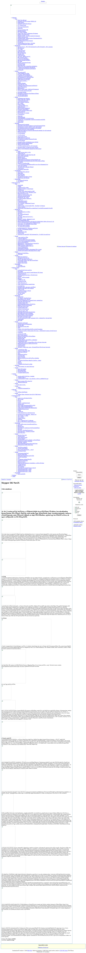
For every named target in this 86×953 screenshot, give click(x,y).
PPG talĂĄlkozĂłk (22, 52)
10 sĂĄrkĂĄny (21, 285)
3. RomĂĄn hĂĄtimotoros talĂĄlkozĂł (26, 67)
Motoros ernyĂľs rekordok (23, 124)
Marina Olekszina (21, 111)
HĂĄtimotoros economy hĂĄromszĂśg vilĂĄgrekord (29, 128)
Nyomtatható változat (78, 522)
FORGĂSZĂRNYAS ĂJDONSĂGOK (26, 412)
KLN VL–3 (20, 199)
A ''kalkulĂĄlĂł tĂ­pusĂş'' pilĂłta (25, 364)
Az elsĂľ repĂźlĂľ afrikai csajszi (25, 110)
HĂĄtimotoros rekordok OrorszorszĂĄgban (27, 139)
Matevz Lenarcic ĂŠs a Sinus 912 (25, 381)
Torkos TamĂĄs (21, 175)
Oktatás (16, 150)
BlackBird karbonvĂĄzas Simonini (25, 40)
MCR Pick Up (21, 190)
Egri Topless (20, 271)
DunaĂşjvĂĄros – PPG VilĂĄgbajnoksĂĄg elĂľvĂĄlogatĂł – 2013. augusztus (35, 46)
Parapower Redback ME (23, 29)
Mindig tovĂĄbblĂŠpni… (23, 253)
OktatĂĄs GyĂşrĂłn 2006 (23, 163)
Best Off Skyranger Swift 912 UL (25, 259)
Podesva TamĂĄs (21, 207)
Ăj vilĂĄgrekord (21, 133)
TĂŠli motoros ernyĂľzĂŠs (24, 79)
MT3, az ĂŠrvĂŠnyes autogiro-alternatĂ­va (27, 421)
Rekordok (17, 123)
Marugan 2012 (21, 426)
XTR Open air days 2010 (23, 306)
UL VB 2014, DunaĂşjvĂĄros (24, 298)
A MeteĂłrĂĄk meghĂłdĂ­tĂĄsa (25, 76)
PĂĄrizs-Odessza (21, 438)
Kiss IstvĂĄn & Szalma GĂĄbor (25, 176)
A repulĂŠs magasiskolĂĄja (24, 388)
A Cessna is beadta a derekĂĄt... (25, 198)
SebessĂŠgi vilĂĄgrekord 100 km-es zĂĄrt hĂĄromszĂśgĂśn (31, 125)
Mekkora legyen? (21, 157)
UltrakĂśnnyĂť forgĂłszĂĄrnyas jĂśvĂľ (27, 467)
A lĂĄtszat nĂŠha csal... (23, 105)
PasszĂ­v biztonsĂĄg (22, 158)
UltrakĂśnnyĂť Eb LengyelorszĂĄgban (26, 312)
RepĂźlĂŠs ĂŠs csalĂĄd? (23, 171)
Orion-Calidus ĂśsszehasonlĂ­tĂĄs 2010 (26, 405)
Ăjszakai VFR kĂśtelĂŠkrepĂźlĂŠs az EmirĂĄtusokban (30, 329)
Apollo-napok (21, 319)
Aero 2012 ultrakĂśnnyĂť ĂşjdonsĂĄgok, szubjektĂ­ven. (30, 300)
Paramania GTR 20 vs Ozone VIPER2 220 (27, 21)
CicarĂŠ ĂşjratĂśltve (22, 457)
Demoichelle (20, 185)
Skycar (19, 82)
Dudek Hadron (21, 22)
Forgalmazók (17, 170)
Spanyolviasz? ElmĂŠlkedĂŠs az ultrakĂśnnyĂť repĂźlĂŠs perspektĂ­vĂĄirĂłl (35, 208)
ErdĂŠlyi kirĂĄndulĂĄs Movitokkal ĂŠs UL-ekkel (29, 250)
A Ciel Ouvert (21, 168)
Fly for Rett (20, 254)
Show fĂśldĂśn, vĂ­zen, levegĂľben (25, 314)
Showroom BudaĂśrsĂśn (23, 26)
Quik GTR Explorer (22, 369)
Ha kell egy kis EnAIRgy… (23, 109)
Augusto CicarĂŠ (21, 418)
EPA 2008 (20, 61)
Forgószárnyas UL (16, 395)
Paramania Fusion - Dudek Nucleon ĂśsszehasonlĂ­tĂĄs (30, 38)
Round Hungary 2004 (22, 341)
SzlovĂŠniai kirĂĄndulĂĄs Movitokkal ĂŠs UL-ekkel (30, 249)
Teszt (16, 18)
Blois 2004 (20, 230)
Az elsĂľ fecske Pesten (23, 448)
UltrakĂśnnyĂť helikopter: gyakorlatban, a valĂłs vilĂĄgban (31, 463)
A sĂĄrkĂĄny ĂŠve (22, 349)
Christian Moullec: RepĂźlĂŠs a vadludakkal (27, 339)
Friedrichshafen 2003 (22, 231)
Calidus (19, 410)
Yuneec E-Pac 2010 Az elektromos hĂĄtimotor (28, 33)
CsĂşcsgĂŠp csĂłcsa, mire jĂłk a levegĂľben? (28, 260)
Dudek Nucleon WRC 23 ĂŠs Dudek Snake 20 (24, 153)
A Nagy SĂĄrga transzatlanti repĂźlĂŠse (27, 241)
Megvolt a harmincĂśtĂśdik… (24, 60)
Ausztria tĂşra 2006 (22, 333)
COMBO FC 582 (21, 279)
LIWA (19, 327)
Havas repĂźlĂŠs (21, 266)
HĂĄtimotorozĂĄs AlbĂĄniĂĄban (26, 77)
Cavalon (19, 401)
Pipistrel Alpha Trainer (22, 262)
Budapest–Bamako (22, 83)
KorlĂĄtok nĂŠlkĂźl (22, 352)
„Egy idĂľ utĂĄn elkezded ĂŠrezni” (26, 167)
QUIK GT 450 (21, 289)
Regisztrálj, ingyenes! (79, 481)
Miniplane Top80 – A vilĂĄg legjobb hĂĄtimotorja (29, 35)
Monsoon (20, 278)
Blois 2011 (20, 429)
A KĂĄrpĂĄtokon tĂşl (23, 100)
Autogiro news (21, 404)
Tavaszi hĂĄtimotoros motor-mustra (25, 44)
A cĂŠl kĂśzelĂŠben (22, 202)
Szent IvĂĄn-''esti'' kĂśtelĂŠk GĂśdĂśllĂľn (27, 66)
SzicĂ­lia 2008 (21, 325)
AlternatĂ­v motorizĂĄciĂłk (24, 196)
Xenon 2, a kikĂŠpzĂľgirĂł (24, 403)
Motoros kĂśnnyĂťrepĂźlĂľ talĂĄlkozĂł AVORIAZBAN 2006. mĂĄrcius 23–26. (36, 221)
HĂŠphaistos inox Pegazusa (24, 98)
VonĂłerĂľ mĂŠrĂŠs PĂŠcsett (24, 23)
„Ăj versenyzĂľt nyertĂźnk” (24, 226)
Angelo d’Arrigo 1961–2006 (24, 350)
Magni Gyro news (21, 461)
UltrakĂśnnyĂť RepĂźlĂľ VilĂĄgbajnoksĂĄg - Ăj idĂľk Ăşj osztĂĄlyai (34, 234)
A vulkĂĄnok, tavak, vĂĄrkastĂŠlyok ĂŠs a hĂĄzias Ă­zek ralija (32, 342)
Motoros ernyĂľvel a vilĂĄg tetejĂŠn (26, 129)
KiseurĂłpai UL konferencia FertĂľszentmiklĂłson (29, 427)
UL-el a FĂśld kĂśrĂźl (23, 247)
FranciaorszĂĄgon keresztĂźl (24, 78)
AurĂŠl (19, 361)
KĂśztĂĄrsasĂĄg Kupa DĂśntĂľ (25, 315)
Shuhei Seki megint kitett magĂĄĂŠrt (26, 455)
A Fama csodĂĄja (22, 464)
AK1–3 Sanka (21, 416)
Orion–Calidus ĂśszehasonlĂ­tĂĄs (25, 406)
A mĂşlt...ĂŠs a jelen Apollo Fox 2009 (26, 191)
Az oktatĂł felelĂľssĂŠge (23, 372)
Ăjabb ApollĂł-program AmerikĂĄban (26, 284)
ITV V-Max (20, 49)
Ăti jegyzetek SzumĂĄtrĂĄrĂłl (24, 90)
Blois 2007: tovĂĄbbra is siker (24, 316)
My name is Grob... (22, 384)
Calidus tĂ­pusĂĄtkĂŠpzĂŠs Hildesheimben (27, 407)
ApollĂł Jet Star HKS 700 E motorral (26, 288)
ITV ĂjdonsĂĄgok (22, 25)
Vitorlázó (14, 373)
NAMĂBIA (20, 332)
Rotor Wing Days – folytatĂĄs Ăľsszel (26, 431)
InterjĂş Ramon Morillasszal (24, 108)
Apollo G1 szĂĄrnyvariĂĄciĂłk (25, 194)
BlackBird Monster (22, 31)
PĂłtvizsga (20, 265)
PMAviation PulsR (22, 370)
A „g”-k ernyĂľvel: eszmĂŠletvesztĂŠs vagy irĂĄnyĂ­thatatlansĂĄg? (33, 164)
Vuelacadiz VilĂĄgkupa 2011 (24, 301)
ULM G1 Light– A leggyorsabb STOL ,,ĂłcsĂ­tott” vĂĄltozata (31, 205)
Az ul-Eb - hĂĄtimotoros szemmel (25, 229)
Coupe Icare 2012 (21, 50)
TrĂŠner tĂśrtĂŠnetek (22, 392)
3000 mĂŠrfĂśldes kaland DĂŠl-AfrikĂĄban (27, 443)
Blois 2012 (20, 425)
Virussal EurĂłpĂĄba (22, 382)
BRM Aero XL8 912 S (22, 256)
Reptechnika (17, 179)
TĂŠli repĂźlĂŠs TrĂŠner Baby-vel (25, 245)
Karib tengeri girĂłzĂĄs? (23, 453)
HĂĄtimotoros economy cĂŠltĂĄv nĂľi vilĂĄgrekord (30, 126)
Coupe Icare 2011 (21, 55)
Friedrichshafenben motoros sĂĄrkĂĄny (27, 304)
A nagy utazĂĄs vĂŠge (23, 237)
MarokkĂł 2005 (21, 338)
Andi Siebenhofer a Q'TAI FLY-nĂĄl (26, 118)
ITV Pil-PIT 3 (21, 181)
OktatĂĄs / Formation (6, 479)
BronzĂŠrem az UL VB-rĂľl (24, 299)
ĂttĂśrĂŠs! (20, 28)
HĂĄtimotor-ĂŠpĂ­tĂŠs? (23, 169)
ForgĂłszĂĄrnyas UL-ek (23, 409)
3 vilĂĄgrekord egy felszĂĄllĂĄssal (26, 366)
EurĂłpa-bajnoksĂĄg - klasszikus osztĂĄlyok (28, 228)
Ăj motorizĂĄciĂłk (22, 281)
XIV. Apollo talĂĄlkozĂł (23, 214)
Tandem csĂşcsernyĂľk (23, 37)
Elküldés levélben (77, 526)
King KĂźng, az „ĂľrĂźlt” (23, 113)
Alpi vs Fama (20, 399)
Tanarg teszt (20, 294)
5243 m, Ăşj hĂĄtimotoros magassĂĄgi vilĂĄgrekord (29, 148)
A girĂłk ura (20, 411)
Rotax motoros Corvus (22, 200)
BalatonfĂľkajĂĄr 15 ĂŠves (24, 211)
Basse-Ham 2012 (21, 51)
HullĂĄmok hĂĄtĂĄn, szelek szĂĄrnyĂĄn (27, 343)
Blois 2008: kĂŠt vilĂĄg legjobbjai (25, 313)
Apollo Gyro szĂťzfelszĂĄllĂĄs (25, 398)
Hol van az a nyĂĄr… (22, 80)
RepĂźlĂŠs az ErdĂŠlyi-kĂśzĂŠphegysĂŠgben (28, 93)
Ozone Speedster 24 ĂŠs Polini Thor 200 (26, 154)
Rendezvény (17, 45)
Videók (13, 476)
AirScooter (20, 419)
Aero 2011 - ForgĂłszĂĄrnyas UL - (25, 430)
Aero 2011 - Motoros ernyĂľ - (24, 56)
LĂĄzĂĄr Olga (21, 355)
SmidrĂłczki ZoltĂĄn (22, 354)
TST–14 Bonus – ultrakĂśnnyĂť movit (26, 203)
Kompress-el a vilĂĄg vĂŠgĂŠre (25, 441)
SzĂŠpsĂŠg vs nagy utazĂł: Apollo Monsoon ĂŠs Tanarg (30, 272)
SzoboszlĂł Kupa (21, 63)
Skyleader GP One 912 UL (23, 258)
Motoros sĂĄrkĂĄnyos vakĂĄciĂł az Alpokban (28, 358)
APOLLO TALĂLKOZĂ (23, 309)
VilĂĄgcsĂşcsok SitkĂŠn (23, 144)
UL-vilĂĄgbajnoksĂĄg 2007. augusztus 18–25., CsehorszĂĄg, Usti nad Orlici (35, 318)
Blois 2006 (20, 320)
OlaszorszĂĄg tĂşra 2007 (23, 326)
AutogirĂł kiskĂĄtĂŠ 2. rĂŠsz (24, 470)
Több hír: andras (77, 487)
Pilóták (16, 97)
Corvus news (20, 204)
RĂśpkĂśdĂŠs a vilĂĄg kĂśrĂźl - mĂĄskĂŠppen (29, 440)
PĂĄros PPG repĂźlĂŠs (23, 156)
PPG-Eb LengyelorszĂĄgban (24, 62)
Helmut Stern (20, 122)
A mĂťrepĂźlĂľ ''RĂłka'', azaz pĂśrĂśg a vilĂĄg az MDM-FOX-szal (33, 378)
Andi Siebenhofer (21, 117)
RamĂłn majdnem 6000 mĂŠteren (25, 143)
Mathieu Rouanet (21, 106)
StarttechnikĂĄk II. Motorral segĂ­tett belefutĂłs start (29, 159)
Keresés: (43, 1)
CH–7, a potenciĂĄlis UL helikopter (25, 420)
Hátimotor (14, 17)
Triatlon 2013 (20, 296)
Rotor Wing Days (21, 432)
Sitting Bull (20, 116)
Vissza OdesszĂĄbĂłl (22, 437)
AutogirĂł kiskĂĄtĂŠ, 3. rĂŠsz (25, 469)
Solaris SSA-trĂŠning (22, 165)
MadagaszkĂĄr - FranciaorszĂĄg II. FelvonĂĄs (28, 243)
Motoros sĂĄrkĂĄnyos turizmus (25, 305)
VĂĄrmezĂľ (20, 69)
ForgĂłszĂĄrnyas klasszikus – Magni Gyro (27, 414)
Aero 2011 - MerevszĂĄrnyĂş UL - (25, 216)
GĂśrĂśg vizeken (21, 344)
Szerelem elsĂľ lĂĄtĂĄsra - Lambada (26, 376)
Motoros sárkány (15, 267)
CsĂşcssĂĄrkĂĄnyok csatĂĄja (25, 270)
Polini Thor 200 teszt (22, 20)
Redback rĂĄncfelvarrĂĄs (23, 34)
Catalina (19, 186)
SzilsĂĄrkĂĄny (21, 345)
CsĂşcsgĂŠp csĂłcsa (22, 261)
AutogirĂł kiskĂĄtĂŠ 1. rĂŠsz (24, 471)
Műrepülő (14, 389)
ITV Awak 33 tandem (22, 32)
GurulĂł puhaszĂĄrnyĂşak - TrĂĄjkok (26, 43)
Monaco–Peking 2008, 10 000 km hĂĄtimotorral (28, 89)
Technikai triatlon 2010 (22, 307)
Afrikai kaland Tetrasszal (23, 248)
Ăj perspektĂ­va (21, 114)
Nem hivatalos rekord (22, 136)
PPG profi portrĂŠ (22, 72)
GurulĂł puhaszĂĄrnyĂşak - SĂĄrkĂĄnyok (27, 275)
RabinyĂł (20, 362)
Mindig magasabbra (22, 131)
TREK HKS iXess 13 (22, 282)
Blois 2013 (20, 210)
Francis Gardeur (21, 104)
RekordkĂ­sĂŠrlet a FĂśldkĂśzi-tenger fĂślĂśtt (28, 142)
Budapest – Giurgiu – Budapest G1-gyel (26, 219)
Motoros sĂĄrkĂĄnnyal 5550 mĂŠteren (26, 336)
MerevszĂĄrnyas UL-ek (23, 193)
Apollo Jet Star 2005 (22, 291)
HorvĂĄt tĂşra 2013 (22, 435)
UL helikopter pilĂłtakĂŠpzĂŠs (25, 459)
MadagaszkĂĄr (21, 88)
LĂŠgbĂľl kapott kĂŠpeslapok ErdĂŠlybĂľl (27, 85)
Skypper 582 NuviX (22, 371)
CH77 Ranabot (21, 466)
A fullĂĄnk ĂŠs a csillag (23, 187)
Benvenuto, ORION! (22, 442)
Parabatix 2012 (21, 54)
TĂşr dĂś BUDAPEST (23, 96)
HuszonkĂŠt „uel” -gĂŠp (23, 197)
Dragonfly (20, 276)
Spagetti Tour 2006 (22, 337)
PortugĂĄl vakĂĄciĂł (23, 322)
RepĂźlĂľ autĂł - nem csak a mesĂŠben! (27, 287)
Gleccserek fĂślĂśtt (22, 92)
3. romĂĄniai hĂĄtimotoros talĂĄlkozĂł (27, 68)
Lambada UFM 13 (22, 377)
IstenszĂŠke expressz (22, 86)
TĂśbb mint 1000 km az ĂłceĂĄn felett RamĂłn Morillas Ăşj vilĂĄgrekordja (34, 130)
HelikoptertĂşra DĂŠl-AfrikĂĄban (25, 444)
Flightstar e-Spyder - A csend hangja (25, 188)
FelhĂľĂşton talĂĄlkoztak (23, 177)
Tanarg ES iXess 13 (22, 273)
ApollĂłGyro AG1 (22, 465)
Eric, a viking (20, 103)
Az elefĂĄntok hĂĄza (23, 94)
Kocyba (19, 400)
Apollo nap (20, 215)
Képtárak (14, 475)
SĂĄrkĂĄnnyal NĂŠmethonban (25, 324)
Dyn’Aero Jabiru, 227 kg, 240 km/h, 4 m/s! (27, 192)
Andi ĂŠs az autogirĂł (22, 447)
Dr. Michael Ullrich (22, 450)
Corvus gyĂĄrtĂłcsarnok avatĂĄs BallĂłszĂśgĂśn (29, 222)
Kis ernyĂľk (20, 42)
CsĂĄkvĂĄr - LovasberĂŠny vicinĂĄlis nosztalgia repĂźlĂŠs (31, 119)
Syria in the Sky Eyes (22, 84)
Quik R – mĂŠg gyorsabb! (23, 277)
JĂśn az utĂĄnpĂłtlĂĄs (23, 242)
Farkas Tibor (20, 173)
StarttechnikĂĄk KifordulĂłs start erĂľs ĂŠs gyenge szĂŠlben (31, 160)
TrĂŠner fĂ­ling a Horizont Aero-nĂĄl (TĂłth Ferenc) (29, 394)
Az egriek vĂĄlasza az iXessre (24, 290)
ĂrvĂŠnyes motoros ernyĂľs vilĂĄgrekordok (27, 145)
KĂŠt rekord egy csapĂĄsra (24, 137)
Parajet (19, 151)
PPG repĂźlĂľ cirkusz (22, 57)
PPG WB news (21, 48)
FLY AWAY (20, 162)
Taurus (19, 387)
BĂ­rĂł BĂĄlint (21, 174)
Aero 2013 (20, 213)
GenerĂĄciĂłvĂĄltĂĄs (23, 39)
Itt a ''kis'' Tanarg (21, 293)
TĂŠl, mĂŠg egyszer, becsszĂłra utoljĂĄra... (27, 424)
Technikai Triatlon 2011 (23, 302)
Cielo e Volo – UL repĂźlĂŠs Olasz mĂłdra (27, 224)
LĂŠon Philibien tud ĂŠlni (23, 73)
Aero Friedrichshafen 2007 (23, 220)
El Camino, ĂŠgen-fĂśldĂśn (24, 74)
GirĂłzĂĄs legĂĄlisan (23, 460)
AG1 (19, 458)
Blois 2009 (20, 217)
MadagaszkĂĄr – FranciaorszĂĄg (25, 244)
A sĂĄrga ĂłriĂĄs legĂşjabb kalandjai (26, 239)
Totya (19, 353)
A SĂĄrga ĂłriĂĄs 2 (22, 238)
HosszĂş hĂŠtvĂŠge (22, 454)
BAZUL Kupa (21, 233)
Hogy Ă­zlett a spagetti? (23, 335)
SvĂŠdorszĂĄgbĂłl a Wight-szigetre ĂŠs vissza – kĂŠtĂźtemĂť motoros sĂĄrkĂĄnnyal (37, 330)
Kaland (16, 71)
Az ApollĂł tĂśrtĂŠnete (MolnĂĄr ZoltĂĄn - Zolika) (29, 360)
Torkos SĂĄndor (21, 356)
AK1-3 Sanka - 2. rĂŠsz (23, 415)
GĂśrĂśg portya (21, 436)
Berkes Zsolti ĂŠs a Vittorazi (24, 99)
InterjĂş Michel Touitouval (23, 102)
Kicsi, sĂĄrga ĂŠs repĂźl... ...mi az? (26, 449)
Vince (19, 359)
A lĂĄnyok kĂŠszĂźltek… (24, 59)
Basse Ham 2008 (21, 65)
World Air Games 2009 (23, 310)
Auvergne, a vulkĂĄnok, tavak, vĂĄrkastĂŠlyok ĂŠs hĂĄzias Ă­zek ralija (34, 347)
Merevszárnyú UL (16, 182)
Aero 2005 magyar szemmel (24, 225)
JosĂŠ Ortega (21, 120)
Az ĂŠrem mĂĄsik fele (23, 180)
